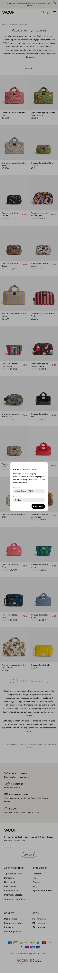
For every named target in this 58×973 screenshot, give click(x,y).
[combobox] (24, 491)
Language (17, 496)
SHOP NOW (38, 506)
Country (16, 487)
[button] (45, 466)
